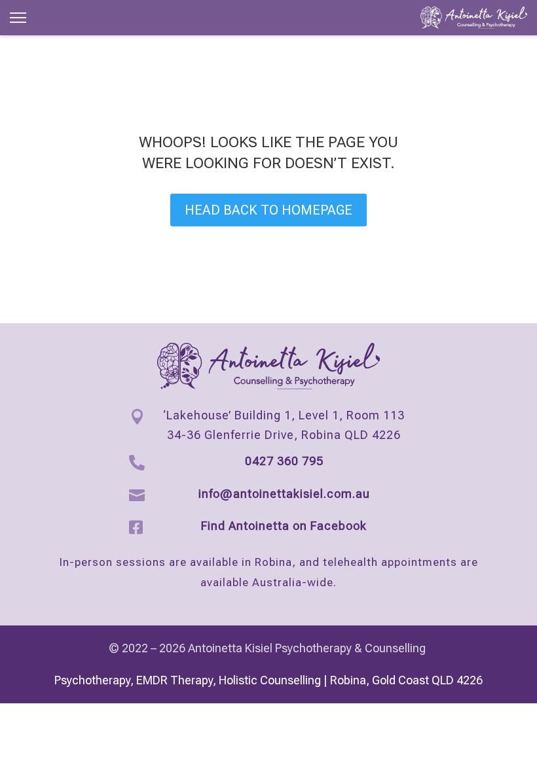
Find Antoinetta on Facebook (284, 526)
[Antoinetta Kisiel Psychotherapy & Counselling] (473, 18)
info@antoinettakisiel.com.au (284, 493)
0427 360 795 (284, 461)
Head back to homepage (268, 210)
